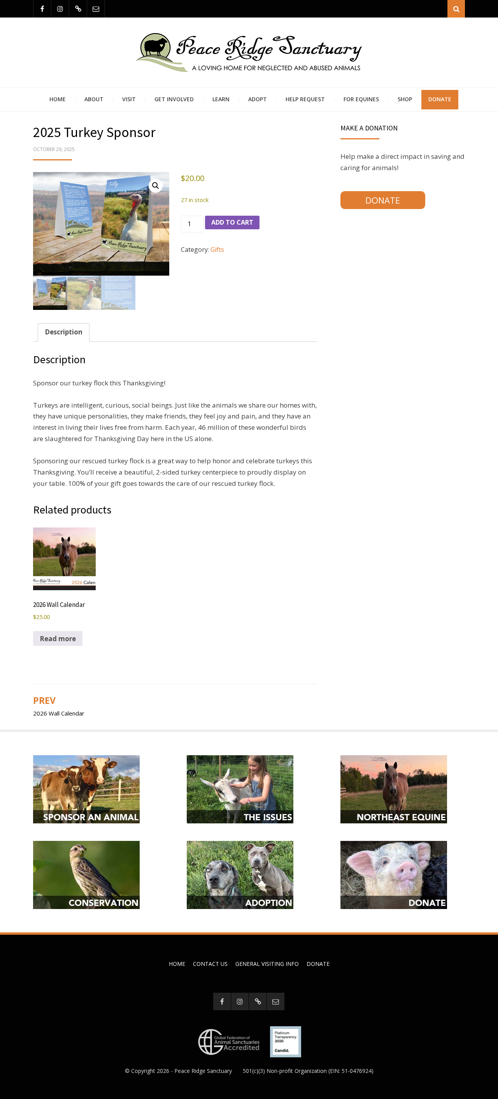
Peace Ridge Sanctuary (203, 1070)
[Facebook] (42, 9)
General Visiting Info (267, 963)
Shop (405, 99)
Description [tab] (63, 331)
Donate (439, 99)
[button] (156, 186)
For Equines (361, 99)
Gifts (217, 249)
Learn (221, 99)
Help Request (305, 99)
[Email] (96, 9)
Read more (58, 638)
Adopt (257, 99)
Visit (129, 99)
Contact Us (210, 963)
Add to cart (232, 222)
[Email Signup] (78, 9)
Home (57, 99)
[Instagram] (60, 9)
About (93, 99)
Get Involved (174, 99)
